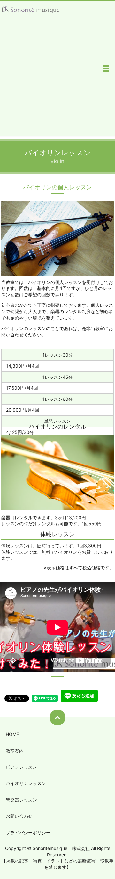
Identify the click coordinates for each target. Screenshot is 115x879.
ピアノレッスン (21, 767)
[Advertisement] (57, 78)
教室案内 (15, 750)
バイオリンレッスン (26, 783)
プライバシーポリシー (28, 832)
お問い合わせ (19, 816)
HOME (12, 734)
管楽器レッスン (21, 800)
